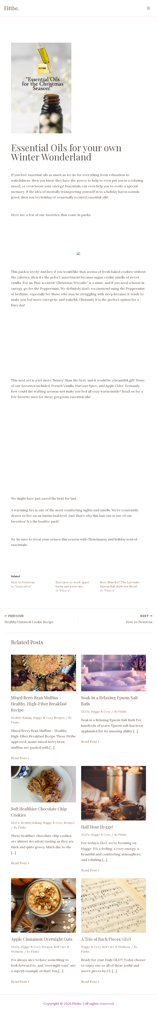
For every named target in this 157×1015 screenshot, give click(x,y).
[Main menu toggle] (148, 8)
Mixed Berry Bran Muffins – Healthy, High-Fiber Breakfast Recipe (39, 704)
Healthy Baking (21, 718)
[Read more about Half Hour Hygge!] (113, 793)
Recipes (59, 718)
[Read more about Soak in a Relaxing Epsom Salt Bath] (113, 673)
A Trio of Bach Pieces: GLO (106, 939)
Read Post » (20, 758)
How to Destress (23, 582)
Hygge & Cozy (43, 718)
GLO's (85, 711)
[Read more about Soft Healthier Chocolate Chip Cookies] (43, 784)
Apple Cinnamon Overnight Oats (41, 939)
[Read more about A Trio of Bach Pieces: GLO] (113, 905)
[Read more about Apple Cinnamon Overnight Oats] (43, 905)
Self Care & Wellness (116, 947)
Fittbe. (11, 8)
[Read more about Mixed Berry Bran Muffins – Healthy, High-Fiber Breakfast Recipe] (43, 673)
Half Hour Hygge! (97, 827)
